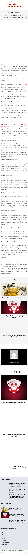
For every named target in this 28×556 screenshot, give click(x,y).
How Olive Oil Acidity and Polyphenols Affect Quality (14, 298)
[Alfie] (9, 12)
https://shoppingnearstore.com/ (14, 362)
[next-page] (15, 340)
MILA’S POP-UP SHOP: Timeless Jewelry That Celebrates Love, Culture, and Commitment (17, 485)
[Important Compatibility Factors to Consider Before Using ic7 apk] (14, 327)
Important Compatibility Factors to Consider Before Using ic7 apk (14, 336)
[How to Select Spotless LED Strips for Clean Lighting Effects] (14, 452)
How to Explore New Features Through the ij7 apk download (14, 316)
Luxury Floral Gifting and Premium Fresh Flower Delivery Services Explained (17, 491)
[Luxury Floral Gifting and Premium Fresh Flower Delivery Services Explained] (5, 490)
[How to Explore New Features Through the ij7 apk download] (14, 307)
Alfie (12, 12)
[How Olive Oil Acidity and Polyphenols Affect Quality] (14, 289)
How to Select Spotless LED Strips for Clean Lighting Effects (14, 467)
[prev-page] (13, 340)
